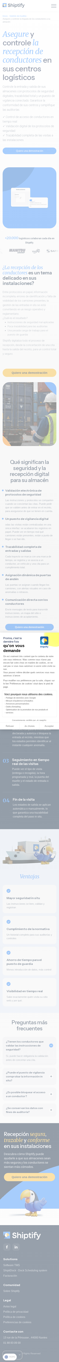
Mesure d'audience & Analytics (19, 701)
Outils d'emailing (13, 707)
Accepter (49, 726)
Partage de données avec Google (21, 698)
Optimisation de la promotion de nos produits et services (27, 711)
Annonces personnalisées (17, 704)
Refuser (10, 726)
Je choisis (29, 726)
